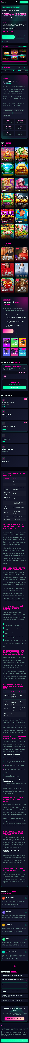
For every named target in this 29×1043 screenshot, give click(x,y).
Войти (16, 2)
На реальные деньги (9, 335)
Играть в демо (8, 331)
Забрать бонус (7, 36)
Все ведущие (4, 245)
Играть (21, 1038)
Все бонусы (20, 36)
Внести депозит (14, 387)
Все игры (3, 145)
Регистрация (24, 2)
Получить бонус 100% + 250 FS (14, 1018)
